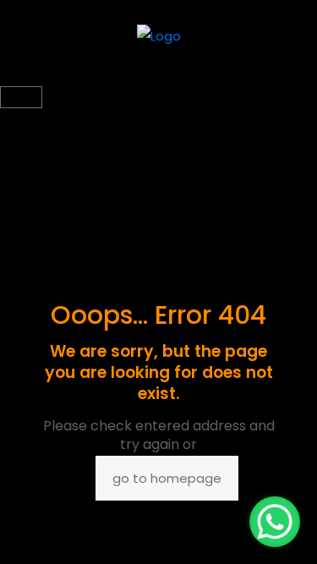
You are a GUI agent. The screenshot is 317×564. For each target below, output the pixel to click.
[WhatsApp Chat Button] (274, 521)
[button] (158, 76)
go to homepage (166, 478)
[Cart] (21, 97)
